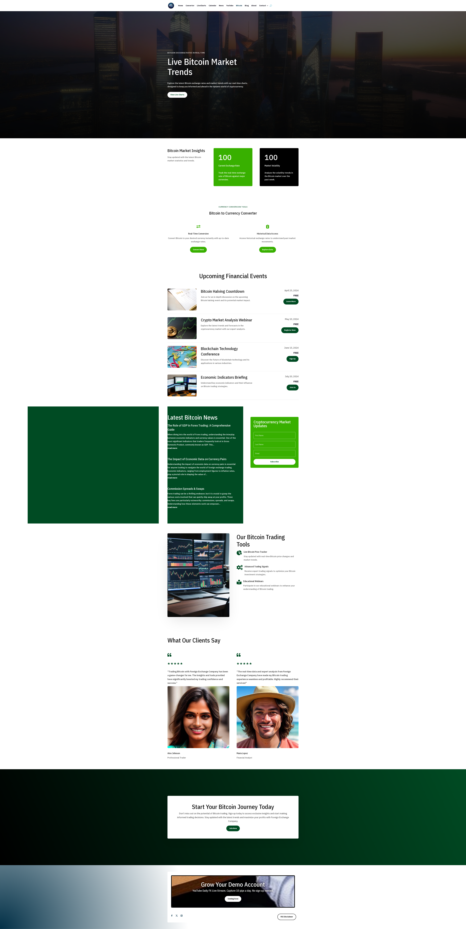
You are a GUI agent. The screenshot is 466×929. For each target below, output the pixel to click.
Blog (247, 5)
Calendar (212, 5)
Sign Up (292, 359)
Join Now (233, 828)
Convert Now (198, 250)
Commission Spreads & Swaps (185, 489)
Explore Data (267, 250)
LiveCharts (201, 5)
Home (180, 5)
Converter (190, 5)
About (254, 5)
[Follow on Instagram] (181, 916)
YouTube (229, 5)
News (221, 5)
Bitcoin (239, 5)
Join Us (293, 387)
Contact (262, 5)
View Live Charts (177, 95)
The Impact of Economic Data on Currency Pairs (196, 459)
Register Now (290, 330)
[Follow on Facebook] (172, 916)
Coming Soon (233, 899)
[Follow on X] (177, 916)
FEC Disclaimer (287, 917)
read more (172, 448)
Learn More (291, 301)
